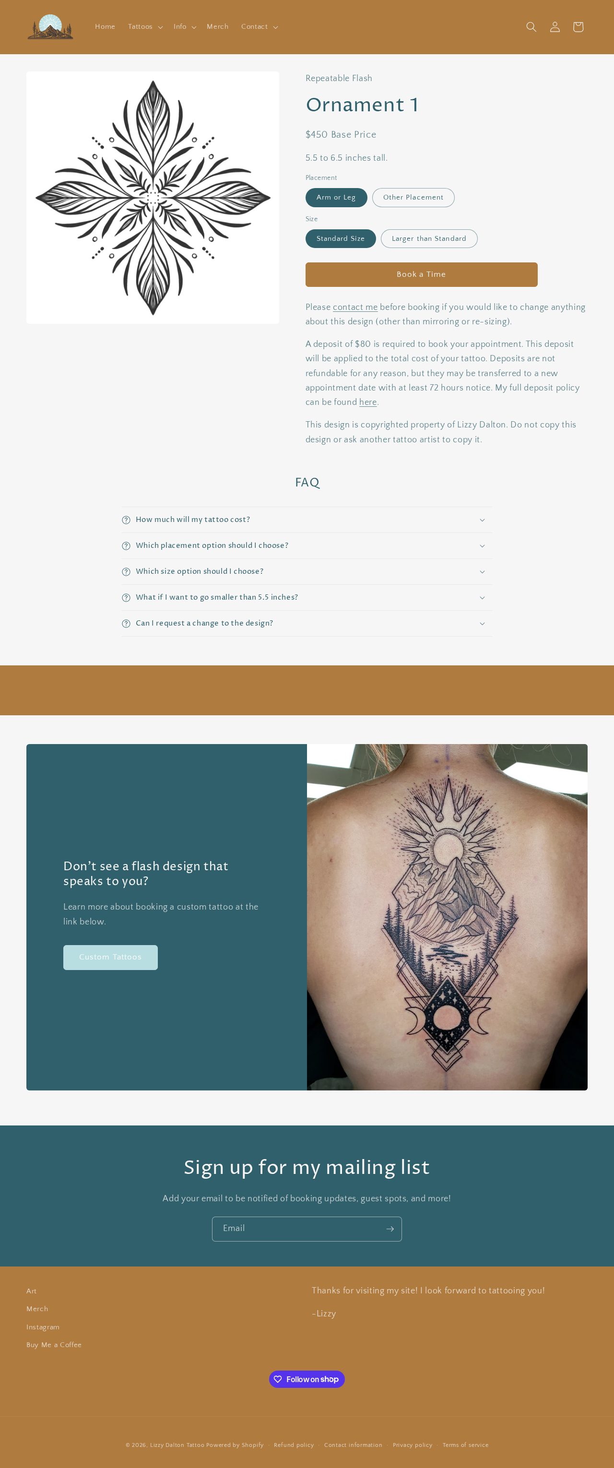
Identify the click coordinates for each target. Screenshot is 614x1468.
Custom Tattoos (110, 957)
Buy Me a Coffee (54, 1345)
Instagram (43, 1327)
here (368, 402)
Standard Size (341, 239)
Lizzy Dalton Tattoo (177, 1445)
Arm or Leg (336, 197)
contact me (355, 307)
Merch (37, 1309)
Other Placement (413, 197)
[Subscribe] (389, 1229)
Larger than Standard (429, 239)
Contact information (353, 1445)
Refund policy (294, 1445)
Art (31, 1291)
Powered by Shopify (235, 1445)
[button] (144, 27)
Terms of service (465, 1445)
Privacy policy (413, 1445)
